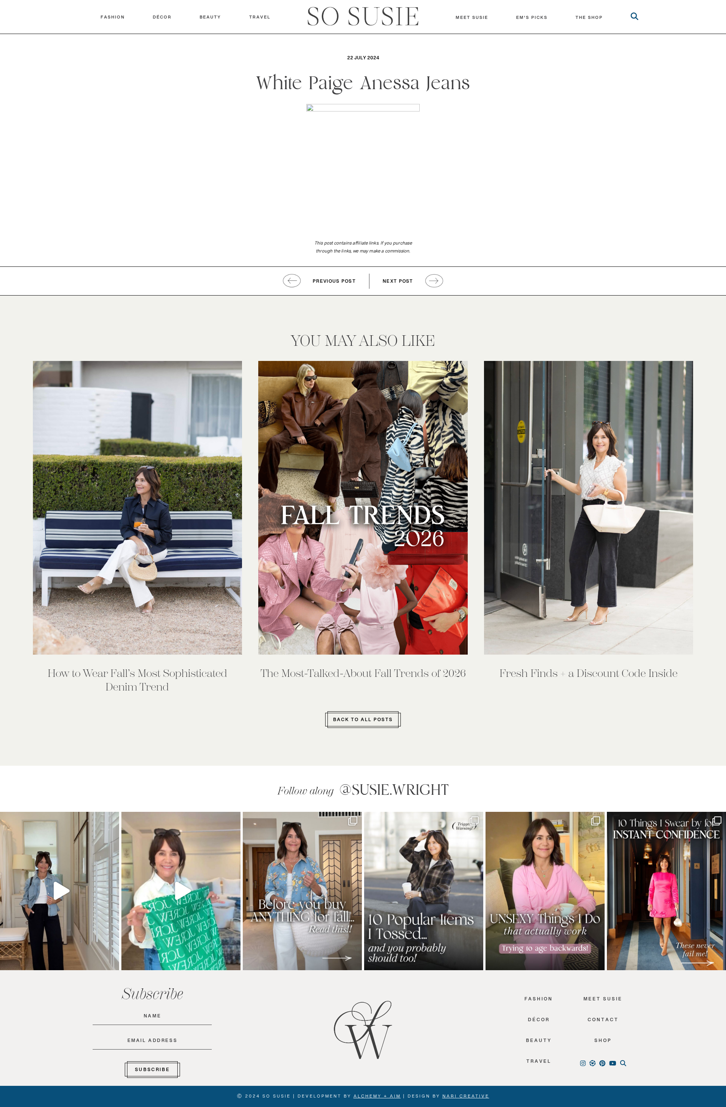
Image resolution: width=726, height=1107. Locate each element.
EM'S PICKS (532, 19)
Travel (259, 19)
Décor (162, 19)
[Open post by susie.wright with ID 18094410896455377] (59, 891)
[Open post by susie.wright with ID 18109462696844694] (423, 891)
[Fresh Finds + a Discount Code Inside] (588, 508)
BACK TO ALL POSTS (363, 721)
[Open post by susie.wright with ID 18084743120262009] (545, 891)
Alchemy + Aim (377, 1097)
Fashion (113, 19)
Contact (603, 1021)
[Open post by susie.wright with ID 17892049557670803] (302, 891)
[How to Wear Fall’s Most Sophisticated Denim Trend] (137, 508)
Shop (603, 1042)
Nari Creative (465, 1097)
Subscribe (152, 1071)
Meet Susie (602, 1000)
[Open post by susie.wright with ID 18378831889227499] (666, 891)
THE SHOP (589, 19)
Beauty (210, 19)
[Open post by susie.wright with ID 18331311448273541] (180, 891)
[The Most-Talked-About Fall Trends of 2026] (363, 508)
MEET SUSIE (472, 19)
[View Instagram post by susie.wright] (111, 821)
